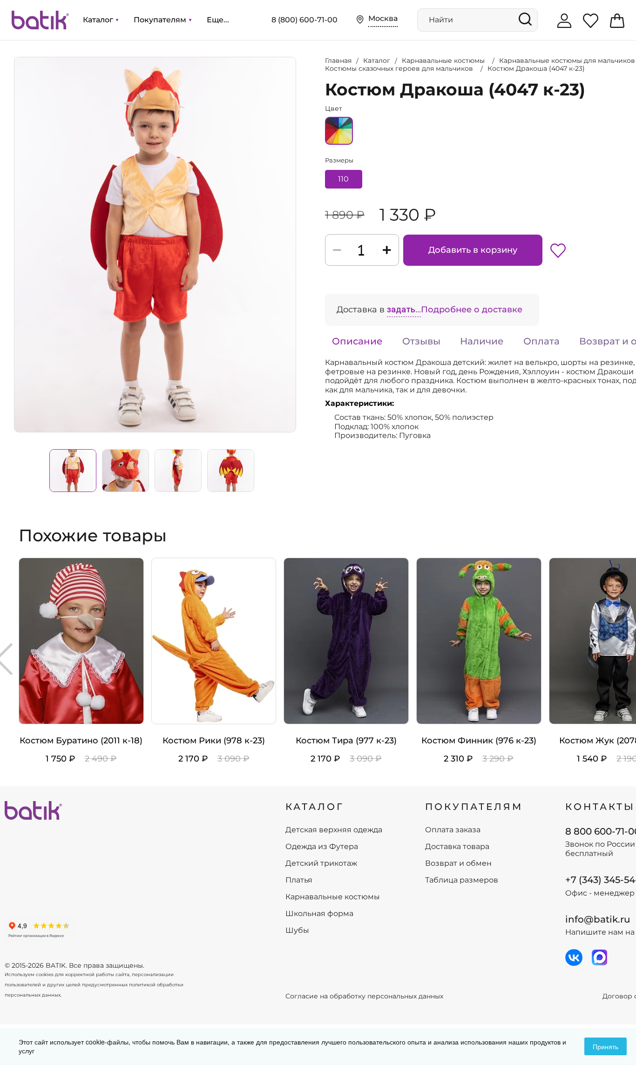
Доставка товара (457, 847)
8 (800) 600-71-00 (304, 19)
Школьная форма (319, 914)
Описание (357, 341)
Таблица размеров (461, 880)
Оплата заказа (452, 830)
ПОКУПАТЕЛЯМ (474, 806)
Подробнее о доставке (471, 309)
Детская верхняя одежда (333, 830)
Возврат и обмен (458, 863)
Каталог (99, 19)
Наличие (482, 341)
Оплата (541, 341)
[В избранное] (558, 250)
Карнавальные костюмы (332, 897)
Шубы (297, 930)
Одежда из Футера (321, 847)
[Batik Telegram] (599, 957)
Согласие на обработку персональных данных (364, 996)
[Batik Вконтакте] (573, 957)
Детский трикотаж (321, 863)
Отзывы (421, 341)
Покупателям (161, 19)
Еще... (218, 19)
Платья (298, 880)
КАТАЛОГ (314, 806)
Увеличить (14, 57)
